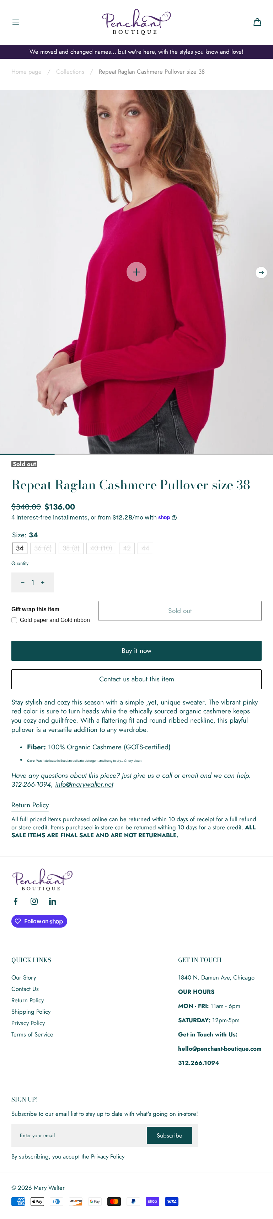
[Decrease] (18, 582)
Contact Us (25, 989)
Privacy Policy (28, 1023)
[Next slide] (261, 273)
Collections (70, 71)
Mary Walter (49, 1188)
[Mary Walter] (136, 22)
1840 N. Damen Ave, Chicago (216, 977)
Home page (26, 71)
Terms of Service (32, 1034)
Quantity (19, 563)
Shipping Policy (30, 1011)
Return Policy (30, 805)
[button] (15, 22)
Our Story (23, 977)
